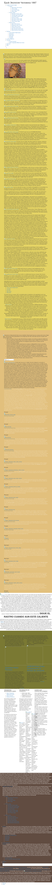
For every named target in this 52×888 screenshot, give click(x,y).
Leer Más (22, 688)
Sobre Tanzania (8, 318)
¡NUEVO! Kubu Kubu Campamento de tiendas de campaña (36, 668)
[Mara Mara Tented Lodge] (9, 414)
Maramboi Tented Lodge (17, 13)
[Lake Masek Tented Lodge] (11, 497)
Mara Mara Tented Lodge (17, 20)
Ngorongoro (11, 35)
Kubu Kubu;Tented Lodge (13, 106)
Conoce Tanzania (12, 41)
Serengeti (11, 36)
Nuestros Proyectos (11, 697)
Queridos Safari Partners (11, 668)
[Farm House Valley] (12, 547)
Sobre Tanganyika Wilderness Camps (16, 42)
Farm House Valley (15, 10)
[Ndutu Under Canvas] (13, 461)
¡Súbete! (2, 622)
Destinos (8, 31)
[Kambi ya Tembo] (12, 486)
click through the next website (25, 868)
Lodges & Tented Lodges (12, 5)
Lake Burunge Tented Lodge (17, 15)
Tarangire (11, 37)
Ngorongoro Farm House (17, 7)
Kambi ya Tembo (15, 17)
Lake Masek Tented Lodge (17, 16)
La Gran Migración (10, 38)
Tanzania (8, 40)
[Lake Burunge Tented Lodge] (11, 520)
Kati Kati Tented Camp (16, 27)
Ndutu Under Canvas (16, 26)
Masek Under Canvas (8, 584)
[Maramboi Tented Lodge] (13, 528)
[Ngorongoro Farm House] (12, 571)
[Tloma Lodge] (11, 561)
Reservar (8, 43)
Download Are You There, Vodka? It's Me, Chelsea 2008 (15, 867)
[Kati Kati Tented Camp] (9, 509)
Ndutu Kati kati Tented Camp (14, 100)
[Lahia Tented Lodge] (9, 362)
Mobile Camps (12, 22)
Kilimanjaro (11, 33)
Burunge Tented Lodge (12, 268)
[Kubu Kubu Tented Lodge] (9, 449)
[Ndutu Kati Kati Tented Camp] (7, 426)
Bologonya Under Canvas (17, 25)
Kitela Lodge (14, 11)
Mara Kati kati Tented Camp (13, 94)
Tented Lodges (12, 12)
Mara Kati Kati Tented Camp (17, 28)
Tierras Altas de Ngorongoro (15, 32)
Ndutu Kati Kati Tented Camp (17, 30)
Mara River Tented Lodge (13, 132)
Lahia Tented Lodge (16, 21)
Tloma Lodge (14, 8)
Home (4, 884)
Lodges (10, 6)
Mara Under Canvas (16, 23)
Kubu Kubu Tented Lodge (17, 18)
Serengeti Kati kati (11, 90)
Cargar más (6, 592)
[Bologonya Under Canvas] (14, 470)
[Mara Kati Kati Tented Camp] (7, 437)
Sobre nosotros (8, 304)
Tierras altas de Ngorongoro (12, 287)
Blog (7, 45)
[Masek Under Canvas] (13, 582)
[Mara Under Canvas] (13, 478)
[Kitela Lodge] (6, 538)
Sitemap (4, 883)
